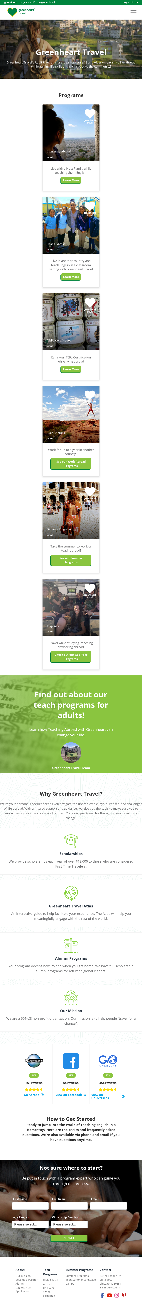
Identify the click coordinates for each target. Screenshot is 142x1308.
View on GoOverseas (100, 1096)
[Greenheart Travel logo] (21, 12)
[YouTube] (109, 1295)
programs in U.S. (28, 2)
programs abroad (46, 2)
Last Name (59, 1199)
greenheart (10, 2)
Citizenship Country (65, 1217)
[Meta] (102, 1295)
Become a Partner (27, 1279)
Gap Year (48, 1288)
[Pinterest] (123, 1295)
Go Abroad (31, 1094)
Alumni (20, 1283)
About (20, 1270)
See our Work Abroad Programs (71, 464)
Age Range (20, 1217)
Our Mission (23, 1276)
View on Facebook (68, 1094)
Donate (134, 2)
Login (126, 2)
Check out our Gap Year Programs (71, 657)
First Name (20, 1199)
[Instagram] (116, 1295)
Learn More (71, 180)
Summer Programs (79, 1270)
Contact (105, 1270)
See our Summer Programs (71, 560)
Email (94, 1199)
